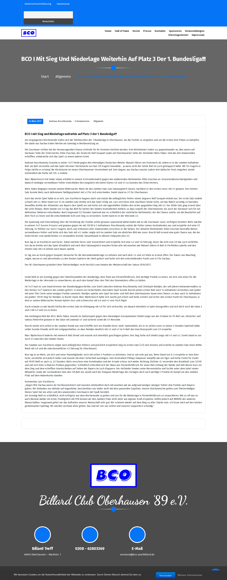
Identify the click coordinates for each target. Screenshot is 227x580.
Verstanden (165, 575)
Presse (147, 30)
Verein (136, 30)
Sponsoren (175, 30)
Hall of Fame (122, 30)
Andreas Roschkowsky (60, 121)
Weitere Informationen (190, 575)
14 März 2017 (35, 121)
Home (108, 30)
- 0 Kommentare (81, 121)
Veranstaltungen (194, 30)
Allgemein (63, 77)
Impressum (198, 34)
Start (45, 77)
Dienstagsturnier (178, 34)
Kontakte (160, 30)
